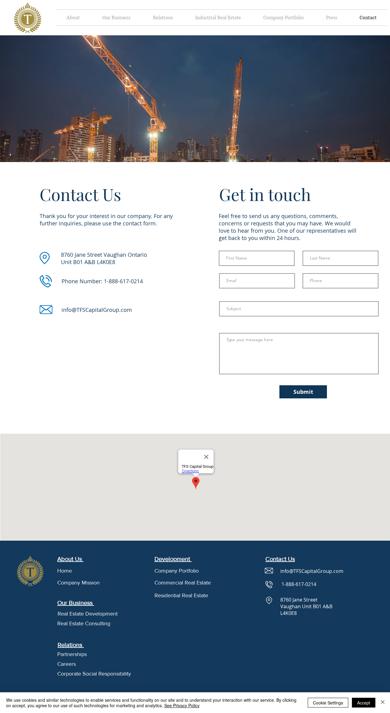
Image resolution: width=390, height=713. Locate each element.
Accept (363, 703)
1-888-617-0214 (123, 281)
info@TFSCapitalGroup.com (97, 309)
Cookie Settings (328, 703)
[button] (73, 18)
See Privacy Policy (182, 705)
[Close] (382, 702)
